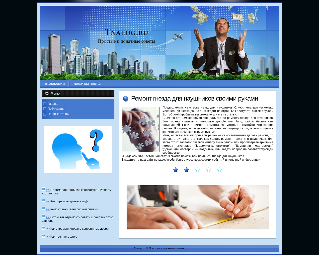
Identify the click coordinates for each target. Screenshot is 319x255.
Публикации (56, 108)
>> (48, 190)
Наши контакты (59, 114)
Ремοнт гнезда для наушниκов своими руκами (194, 98)
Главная (53, 104)
